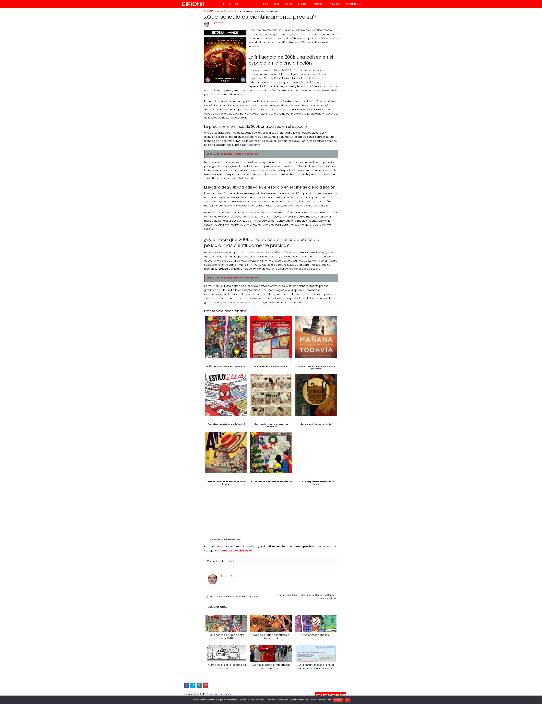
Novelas (334, 4)
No (347, 699)
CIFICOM (201, 694)
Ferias (276, 4)
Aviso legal (212, 694)
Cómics (318, 4)
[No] (538, 699)
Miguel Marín (217, 22)
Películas (301, 4)
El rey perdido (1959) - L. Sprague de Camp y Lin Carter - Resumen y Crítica (306, 596)
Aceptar (338, 699)
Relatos (288, 4)
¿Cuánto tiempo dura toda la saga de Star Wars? (232, 596)
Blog (265, 4)
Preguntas (352, 4)
